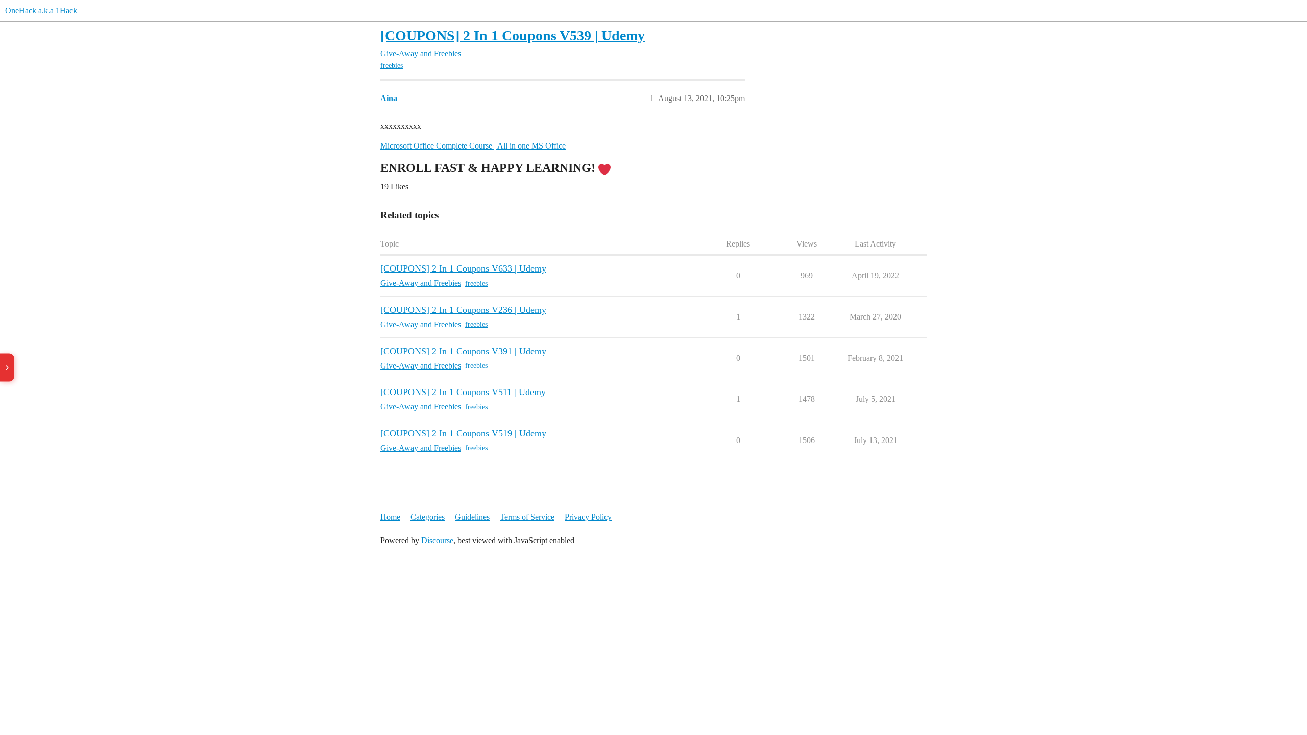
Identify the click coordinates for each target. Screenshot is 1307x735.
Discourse (437, 540)
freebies (391, 65)
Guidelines (472, 516)
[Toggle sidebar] (7, 368)
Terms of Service (527, 516)
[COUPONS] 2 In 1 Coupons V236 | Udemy (463, 310)
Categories (427, 516)
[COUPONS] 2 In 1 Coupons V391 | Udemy (463, 351)
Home (390, 516)
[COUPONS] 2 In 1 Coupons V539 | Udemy (512, 35)
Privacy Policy (588, 516)
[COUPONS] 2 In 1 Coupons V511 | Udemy (463, 392)
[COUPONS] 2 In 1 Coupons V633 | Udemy (463, 268)
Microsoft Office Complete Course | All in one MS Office (473, 145)
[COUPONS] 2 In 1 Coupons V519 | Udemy (463, 433)
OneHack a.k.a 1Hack (41, 10)
